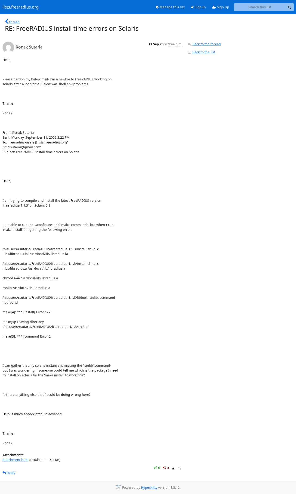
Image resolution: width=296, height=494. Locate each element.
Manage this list (172, 7)
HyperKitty (149, 487)
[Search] (289, 7)
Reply (10, 472)
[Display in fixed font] (173, 468)
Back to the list (203, 52)
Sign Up (222, 7)
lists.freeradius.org (21, 7)
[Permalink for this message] (179, 468)
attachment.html (15, 459)
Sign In (200, 7)
